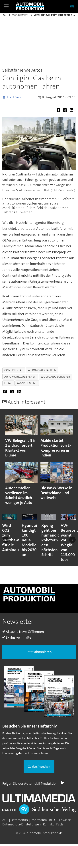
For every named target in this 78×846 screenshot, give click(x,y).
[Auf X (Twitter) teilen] (66, 111)
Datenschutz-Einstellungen (21, 824)
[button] (5, 540)
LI (63, 783)
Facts (60, 824)
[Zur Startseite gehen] (29, 6)
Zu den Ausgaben (39, 766)
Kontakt (48, 824)
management (27, 383)
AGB (5, 820)
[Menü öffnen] (6, 6)
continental (13, 370)
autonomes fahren (42, 370)
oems (8, 383)
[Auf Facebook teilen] (59, 111)
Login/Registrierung (73, 6)
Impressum (39, 820)
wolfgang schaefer (55, 377)
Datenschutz (19, 820)
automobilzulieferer (20, 377)
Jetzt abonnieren (39, 652)
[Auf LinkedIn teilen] (72, 111)
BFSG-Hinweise (60, 820)
